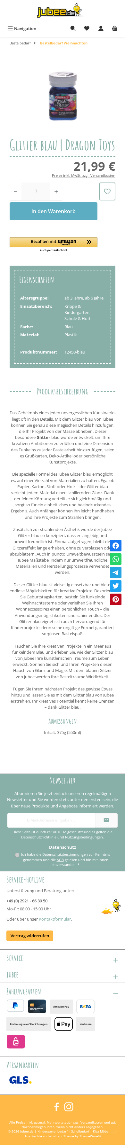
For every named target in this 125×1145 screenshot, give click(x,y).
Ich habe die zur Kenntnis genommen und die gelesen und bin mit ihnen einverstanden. (65, 859)
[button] (53, 245)
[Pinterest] (115, 599)
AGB (60, 859)
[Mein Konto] (101, 28)
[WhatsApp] (115, 559)
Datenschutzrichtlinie (38, 837)
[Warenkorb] (115, 28)
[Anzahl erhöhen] (56, 191)
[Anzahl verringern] (15, 191)
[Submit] (106, 820)
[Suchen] (73, 28)
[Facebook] (115, 545)
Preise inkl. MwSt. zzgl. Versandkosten (83, 175)
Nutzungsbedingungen (84, 837)
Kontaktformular (55, 919)
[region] (62, 98)
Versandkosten (91, 1122)
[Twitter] (115, 586)
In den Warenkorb (53, 211)
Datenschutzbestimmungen (65, 854)
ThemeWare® (90, 1136)
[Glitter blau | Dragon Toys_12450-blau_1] (62, 98)
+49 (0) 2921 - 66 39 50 (26, 901)
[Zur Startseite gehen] (62, 11)
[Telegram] (115, 572)
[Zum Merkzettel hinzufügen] (107, 191)
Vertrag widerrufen (30, 936)
